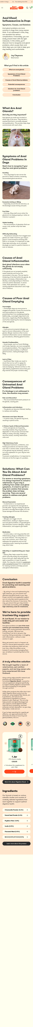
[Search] (27, 7)
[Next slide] (23, 743)
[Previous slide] (5, 743)
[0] (30, 7)
